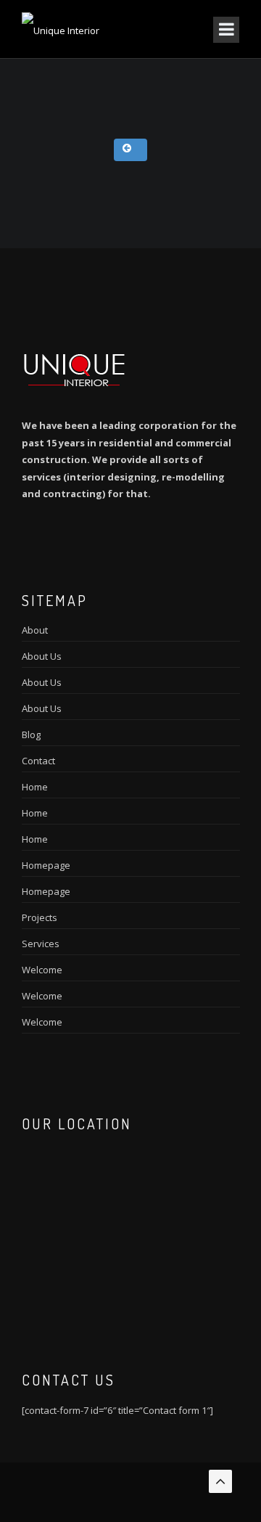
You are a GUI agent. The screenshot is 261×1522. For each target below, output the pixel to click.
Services (40, 943)
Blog (31, 734)
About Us (42, 656)
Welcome (42, 969)
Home (35, 786)
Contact (38, 760)
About (35, 630)
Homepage (46, 865)
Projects (39, 917)
